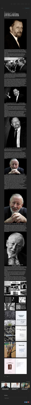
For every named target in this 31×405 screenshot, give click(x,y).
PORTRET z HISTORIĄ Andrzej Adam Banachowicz (15, 389)
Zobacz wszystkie (28, 381)
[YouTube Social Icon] (28, 402)
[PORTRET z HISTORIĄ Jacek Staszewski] (25, 385)
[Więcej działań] (26, 12)
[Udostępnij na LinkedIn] (7, 376)
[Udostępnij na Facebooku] (4, 376)
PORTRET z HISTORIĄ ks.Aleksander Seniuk (5, 389)
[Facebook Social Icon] (25, 402)
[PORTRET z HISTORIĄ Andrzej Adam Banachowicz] (15, 385)
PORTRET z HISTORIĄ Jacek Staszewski (25, 389)
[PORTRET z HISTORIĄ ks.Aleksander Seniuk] (5, 385)
